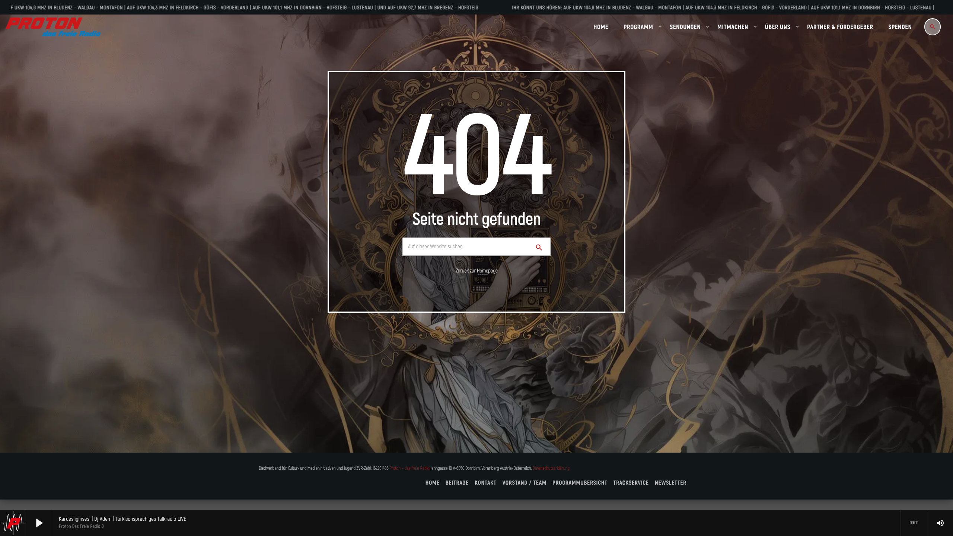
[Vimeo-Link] (53, 26)
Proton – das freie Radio (409, 468)
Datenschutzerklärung (551, 468)
